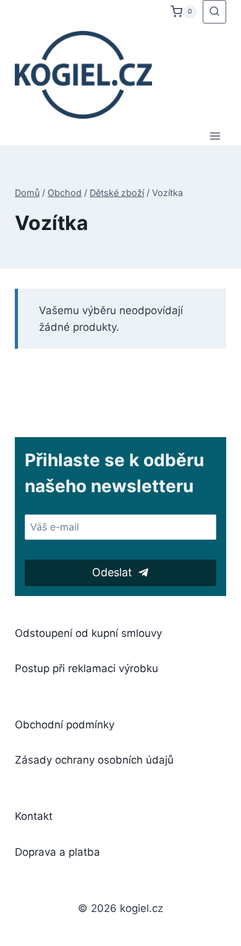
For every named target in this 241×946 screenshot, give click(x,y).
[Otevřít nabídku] (214, 135)
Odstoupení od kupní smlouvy (88, 633)
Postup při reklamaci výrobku (86, 668)
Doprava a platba (57, 852)
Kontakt (34, 816)
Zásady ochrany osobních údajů (94, 760)
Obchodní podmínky (64, 724)
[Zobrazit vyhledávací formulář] (214, 11)
